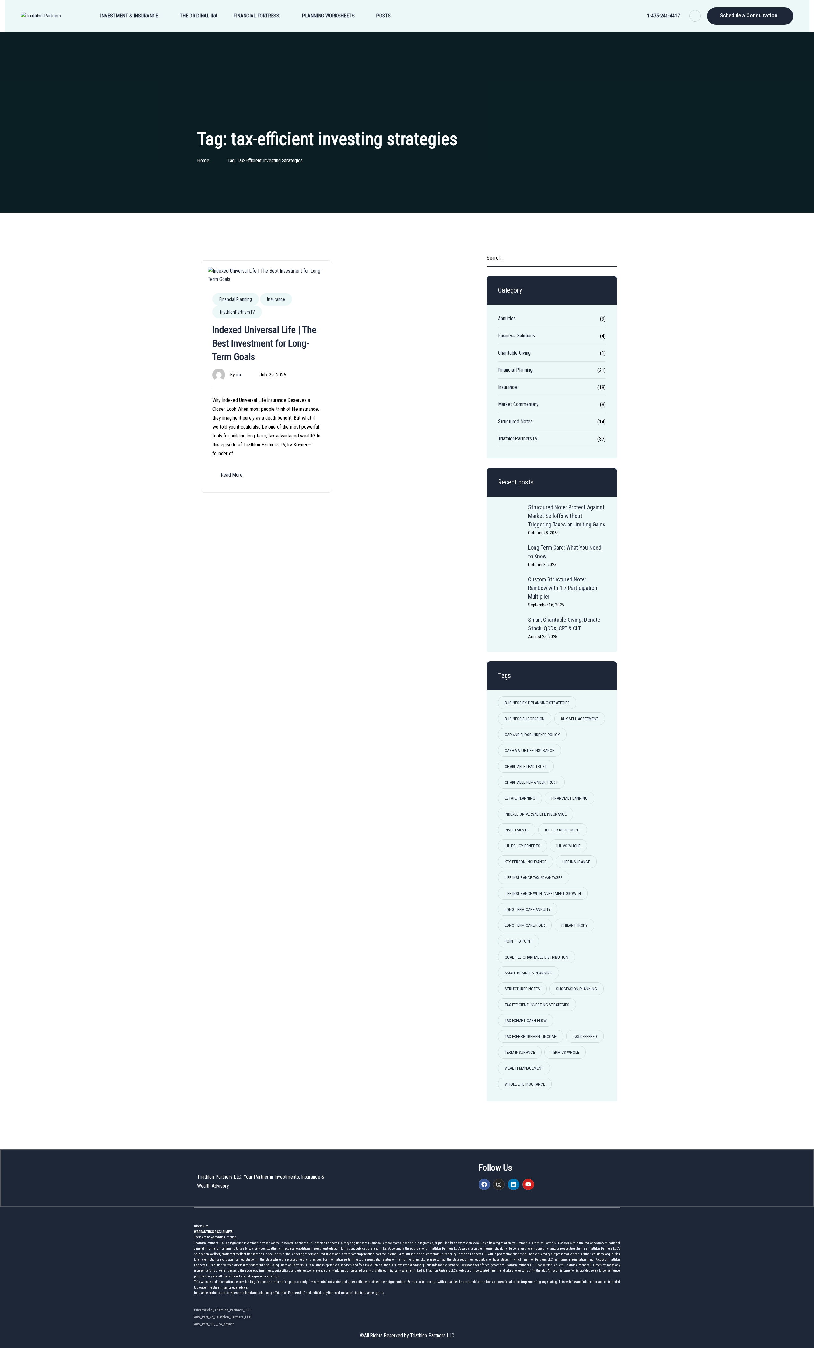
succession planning (576, 988)
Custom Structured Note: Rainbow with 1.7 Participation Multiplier (562, 588)
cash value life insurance (529, 750)
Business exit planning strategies (537, 703)
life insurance (576, 861)
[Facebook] (484, 1184)
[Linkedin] (513, 1184)
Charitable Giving (514, 353)
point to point (518, 941)
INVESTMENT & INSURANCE (129, 16)
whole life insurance (525, 1084)
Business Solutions (516, 336)
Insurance (276, 299)
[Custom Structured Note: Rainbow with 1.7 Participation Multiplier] (510, 587)
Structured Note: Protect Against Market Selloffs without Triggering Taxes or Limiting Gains (566, 516)
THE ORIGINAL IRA (198, 16)
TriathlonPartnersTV (237, 312)
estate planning (520, 798)
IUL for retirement (562, 830)
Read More (232, 475)
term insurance (520, 1052)
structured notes (522, 988)
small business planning (528, 973)
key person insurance (525, 861)
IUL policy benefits (522, 845)
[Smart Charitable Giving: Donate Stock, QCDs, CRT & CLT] (510, 628)
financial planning (569, 798)
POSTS (383, 16)
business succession (525, 718)
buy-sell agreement (579, 718)
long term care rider (525, 925)
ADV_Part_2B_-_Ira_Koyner (214, 1324)
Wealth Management (524, 1068)
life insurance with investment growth (543, 893)
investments (517, 830)
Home (203, 161)
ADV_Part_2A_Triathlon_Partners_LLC (222, 1317)
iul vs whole (568, 845)
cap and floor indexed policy (532, 734)
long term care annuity (528, 909)
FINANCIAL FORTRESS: (256, 16)
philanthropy (574, 925)
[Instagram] (499, 1184)
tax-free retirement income (531, 1036)
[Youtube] (528, 1184)
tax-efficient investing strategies (537, 1004)
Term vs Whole (565, 1052)
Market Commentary (518, 404)
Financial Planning (235, 299)
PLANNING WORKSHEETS (328, 16)
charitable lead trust (526, 766)
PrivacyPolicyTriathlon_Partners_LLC (222, 1310)
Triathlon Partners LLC (432, 1335)
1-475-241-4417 (663, 16)
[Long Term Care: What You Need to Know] (510, 556)
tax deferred (585, 1036)
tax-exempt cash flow (526, 1020)
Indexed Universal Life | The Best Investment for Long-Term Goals (264, 343)
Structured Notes (515, 421)
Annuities (507, 318)
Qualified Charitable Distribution (536, 957)
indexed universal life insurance (536, 814)
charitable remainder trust (531, 782)
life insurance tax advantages (533, 877)
